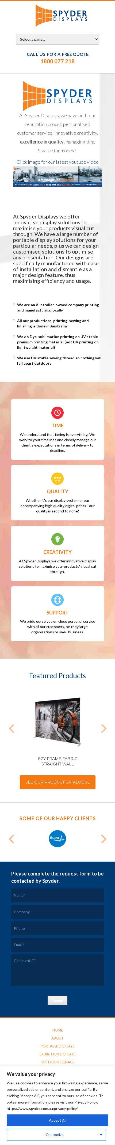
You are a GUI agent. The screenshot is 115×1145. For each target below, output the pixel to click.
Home (57, 1030)
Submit (57, 1000)
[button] (12, 729)
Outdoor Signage (57, 1062)
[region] (57, 1105)
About (57, 1038)
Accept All (57, 1120)
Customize (55, 1134)
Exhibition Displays (57, 1054)
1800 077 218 (57, 61)
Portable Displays (57, 1046)
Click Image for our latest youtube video (58, 162)
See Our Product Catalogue (57, 782)
